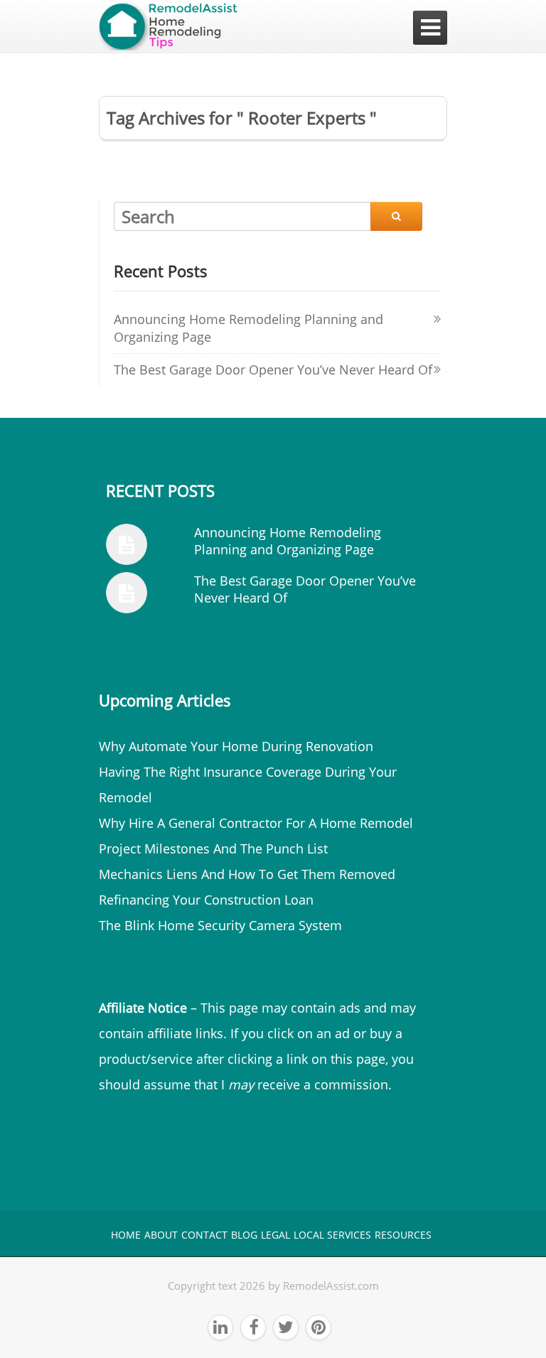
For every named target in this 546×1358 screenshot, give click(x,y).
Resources (403, 1234)
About (161, 1234)
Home (126, 1234)
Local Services (332, 1234)
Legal (275, 1234)
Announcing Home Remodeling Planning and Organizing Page (287, 541)
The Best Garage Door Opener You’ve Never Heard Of (273, 369)
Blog (244, 1234)
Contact (204, 1234)
